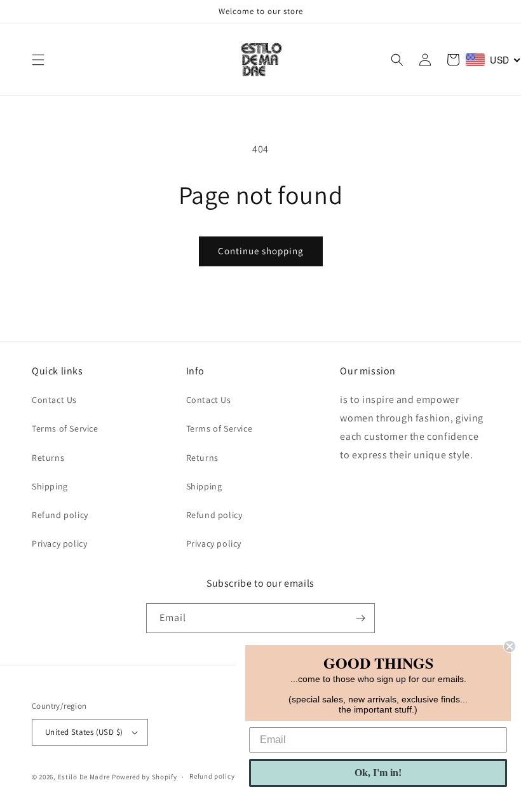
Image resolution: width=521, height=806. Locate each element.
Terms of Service (65, 428)
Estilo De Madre (84, 776)
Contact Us (54, 400)
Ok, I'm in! (378, 772)
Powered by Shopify (144, 776)
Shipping (50, 486)
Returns (48, 457)
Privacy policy (59, 543)
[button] (38, 60)
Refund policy (60, 515)
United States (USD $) (84, 732)
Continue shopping (261, 251)
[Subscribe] (360, 618)
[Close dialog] (509, 646)
